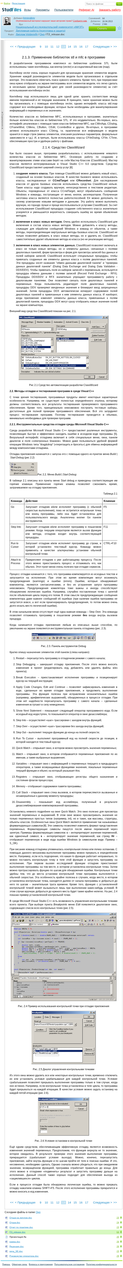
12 (57, 46)
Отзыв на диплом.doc (20, 1217)
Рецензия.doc (16, 1246)
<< (12, 46)
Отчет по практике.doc (21, 1227)
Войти (7, 3)
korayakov (29, 18)
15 (75, 46)
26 (118, 1241)
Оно (42, 34)
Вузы (27, 9)
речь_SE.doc (16, 1251)
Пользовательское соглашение (69, 1264)
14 (69, 46)
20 (118, 1237)
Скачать (102, 28)
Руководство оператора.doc (24, 1256)
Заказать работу (110, 9)
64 (118, 1232)
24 (118, 1222)
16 (80, 46)
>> (115, 46)
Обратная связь (19, 1264)
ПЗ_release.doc (17, 1232)
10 (46, 46)
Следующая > (102, 46)
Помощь (6, 1264)
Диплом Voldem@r (27, 34)
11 (51, 46)
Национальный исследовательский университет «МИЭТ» (50, 27)
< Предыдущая (25, 46)
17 (86, 46)
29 (118, 1256)
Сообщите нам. (80, 21)
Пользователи (63, 9)
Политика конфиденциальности (101, 1264)
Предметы (42, 9)
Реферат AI (86, 9)
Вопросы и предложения (41, 1264)
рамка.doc (14, 1241)
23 (118, 1217)
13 (63, 46)
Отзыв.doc (14, 1222)
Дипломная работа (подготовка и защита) (40, 30)
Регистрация (18, 3)
